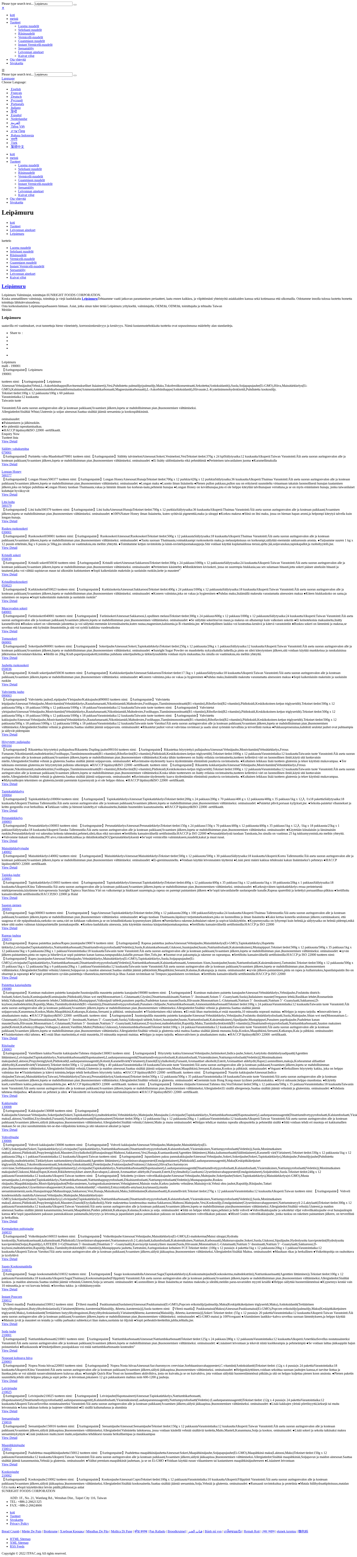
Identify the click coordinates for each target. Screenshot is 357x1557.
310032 (7, 1270)
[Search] (75, 4)
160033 (7, 1232)
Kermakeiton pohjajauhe (18, 1228)
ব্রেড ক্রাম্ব (268, 1531)
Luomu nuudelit (28, 26)
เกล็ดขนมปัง (233, 1531)
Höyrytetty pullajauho (16, 742)
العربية (15, 123)
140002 (7, 852)
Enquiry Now (11, 434)
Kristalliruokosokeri (14, 581)
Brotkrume (51, 1531)
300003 (7, 909)
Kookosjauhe (10, 1472)
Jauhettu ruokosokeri (15, 665)
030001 (7, 532)
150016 (7, 1422)
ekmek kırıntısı (286, 1531)
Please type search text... (17, 3)
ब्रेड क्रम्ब (140, 1531)
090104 (7, 745)
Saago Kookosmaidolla (17, 1266)
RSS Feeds (17, 1546)
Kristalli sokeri (11, 555)
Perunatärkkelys (12, 818)
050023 (7, 585)
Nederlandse (18, 119)
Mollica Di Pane (121, 1531)
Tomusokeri (9, 638)
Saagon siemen (11, 905)
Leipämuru (17, 233)
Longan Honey (11, 471)
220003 (7, 1361)
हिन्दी (13, 111)
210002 (7, 1475)
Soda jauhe (9, 1331)
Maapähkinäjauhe (13, 1445)
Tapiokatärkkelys (13, 791)
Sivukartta (16, 63)
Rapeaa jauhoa (11, 935)
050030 (7, 559)
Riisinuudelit (26, 33)
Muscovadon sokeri (14, 608)
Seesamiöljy (26, 48)
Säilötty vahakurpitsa (15, 448)
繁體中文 (17, 146)
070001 (7, 452)
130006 (7, 1141)
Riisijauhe (8, 1045)
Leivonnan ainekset (31, 52)
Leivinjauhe (9, 1388)
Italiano (15, 107)
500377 (7, 475)
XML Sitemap (19, 1542)
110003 (6, 878)
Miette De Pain (31, 1531)
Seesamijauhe (10, 1418)
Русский (16, 100)
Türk (13, 143)
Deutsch (16, 96)
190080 (7, 988)
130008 (7, 1107)
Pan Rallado (157, 1531)
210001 (7, 1335)
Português (17, 104)
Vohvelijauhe (10, 1137)
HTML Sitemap (20, 1539)
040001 (7, 612)
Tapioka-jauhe (11, 875)
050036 (7, 669)
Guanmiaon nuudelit (31, 41)
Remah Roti (252, 1531)
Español (15, 115)
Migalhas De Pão (97, 1531)
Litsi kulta (8, 502)
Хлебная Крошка (72, 1531)
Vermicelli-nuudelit (30, 37)
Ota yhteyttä (18, 59)
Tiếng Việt (17, 126)
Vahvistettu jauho (13, 692)
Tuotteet (15, 22)
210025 (7, 1392)
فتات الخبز (195, 1531)
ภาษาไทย (17, 131)
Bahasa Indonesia (22, 135)
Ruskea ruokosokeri (15, 528)
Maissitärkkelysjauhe (15, 848)
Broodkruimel (177, 1531)
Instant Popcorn (12, 1296)
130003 (7, 1049)
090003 (7, 695)
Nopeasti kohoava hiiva (17, 1358)
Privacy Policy (19, 1523)
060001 (7, 642)
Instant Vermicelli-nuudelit (35, 44)
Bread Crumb (10, 1531)
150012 (7, 1449)
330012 (7, 1300)
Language (8, 78)
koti (12, 15)
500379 (7, 505)
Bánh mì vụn (213, 1531)
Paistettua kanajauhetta (16, 985)
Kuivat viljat (26, 56)
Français (16, 93)
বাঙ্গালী (13, 139)
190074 (7, 939)
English (15, 89)
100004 (7, 795)
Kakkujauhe (10, 1103)
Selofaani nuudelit (30, 30)
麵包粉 (303, 1531)
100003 (7, 821)
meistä (14, 18)
